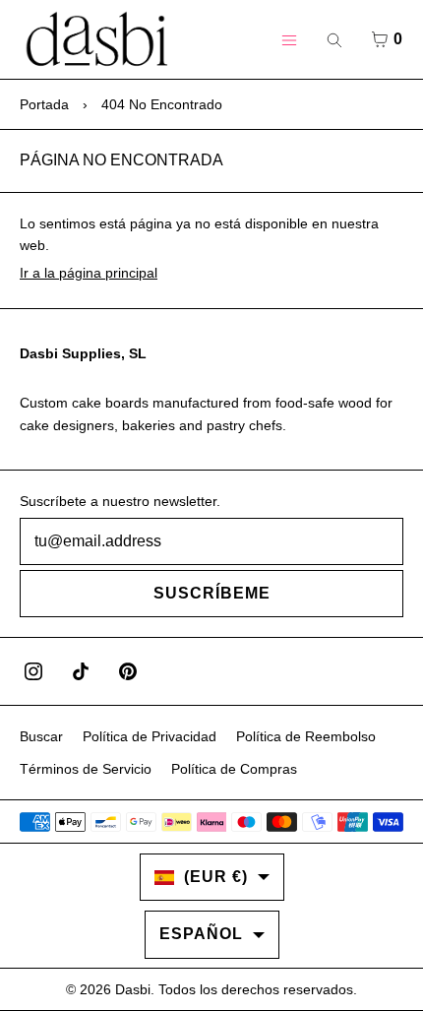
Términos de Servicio (85, 769)
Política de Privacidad (149, 736)
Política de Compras (234, 769)
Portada (44, 104)
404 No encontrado (161, 104)
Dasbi (133, 989)
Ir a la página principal (88, 273)
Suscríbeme (212, 593)
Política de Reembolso (306, 736)
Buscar (41, 736)
